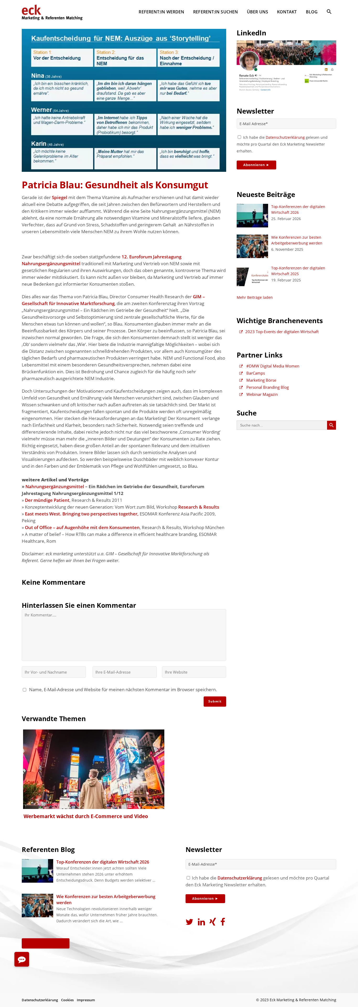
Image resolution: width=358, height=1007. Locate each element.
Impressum (86, 1000)
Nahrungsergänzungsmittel (54, 486)
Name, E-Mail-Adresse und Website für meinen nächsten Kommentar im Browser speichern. (122, 689)
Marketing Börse (260, 380)
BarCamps (255, 373)
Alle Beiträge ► (45, 943)
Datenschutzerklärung (285, 137)
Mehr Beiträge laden (255, 297)
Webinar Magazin (261, 394)
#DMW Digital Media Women (272, 366)
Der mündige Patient (47, 500)
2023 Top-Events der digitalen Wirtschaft (282, 331)
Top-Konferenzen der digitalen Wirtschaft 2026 (102, 862)
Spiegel (59, 197)
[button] (329, 12)
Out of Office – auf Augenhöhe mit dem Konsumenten (82, 527)
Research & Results (198, 507)
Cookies (67, 1000)
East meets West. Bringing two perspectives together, (82, 514)
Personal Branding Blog (267, 387)
